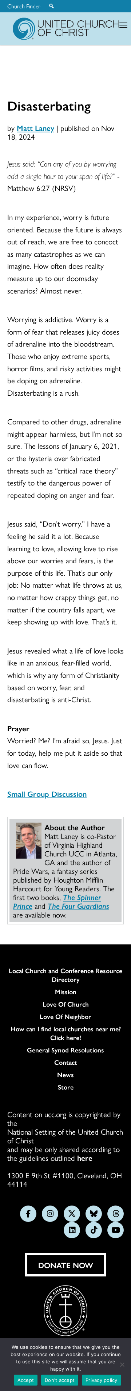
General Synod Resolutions (65, 1050)
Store (66, 1087)
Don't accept (60, 1380)
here (84, 1157)
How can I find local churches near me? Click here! (66, 1033)
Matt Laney (35, 127)
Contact (65, 1062)
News (65, 1074)
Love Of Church (66, 1004)
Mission (65, 991)
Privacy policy (102, 1380)
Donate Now (65, 1264)
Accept (25, 1380)
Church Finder (23, 6)
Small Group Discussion (47, 793)
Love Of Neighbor (65, 1016)
